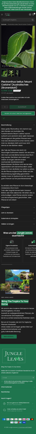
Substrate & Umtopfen (9, 218)
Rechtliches (5, 392)
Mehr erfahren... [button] (9, 337)
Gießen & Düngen (7, 224)
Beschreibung (6, 125)
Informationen (6, 387)
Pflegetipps (5, 207)
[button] (18, 113)
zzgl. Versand (9, 93)
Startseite (3, 24)
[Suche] (33, 20)
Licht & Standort (7, 213)
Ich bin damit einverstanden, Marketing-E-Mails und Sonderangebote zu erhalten (18, 382)
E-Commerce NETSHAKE (25, 427)
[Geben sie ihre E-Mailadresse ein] (33, 378)
